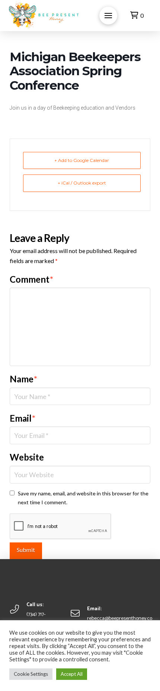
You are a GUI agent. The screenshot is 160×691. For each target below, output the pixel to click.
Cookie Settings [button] (31, 674)
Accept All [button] (72, 674)
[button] (108, 15)
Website (27, 457)
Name (23, 378)
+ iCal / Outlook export (82, 183)
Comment (31, 279)
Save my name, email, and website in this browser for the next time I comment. (83, 497)
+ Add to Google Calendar (81, 160)
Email (22, 418)
